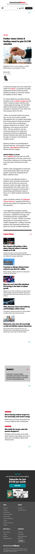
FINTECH (5, 35)
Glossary (5, 510)
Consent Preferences (8, 518)
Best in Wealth (6, 532)
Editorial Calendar (7, 538)
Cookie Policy (6, 516)
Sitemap (5, 525)
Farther (13, 89)
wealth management (21, 101)
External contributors (8, 522)
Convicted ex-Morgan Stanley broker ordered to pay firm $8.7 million (16, 268)
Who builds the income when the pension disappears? (16, 430)
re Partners (11, 201)
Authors (5, 520)
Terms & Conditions (7, 514)
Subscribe (21, 541)
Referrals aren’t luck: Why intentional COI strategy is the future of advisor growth (16, 286)
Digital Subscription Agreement (22, 537)
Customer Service (22, 510)
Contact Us (20, 508)
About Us (5, 508)
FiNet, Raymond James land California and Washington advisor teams (16, 308)
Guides (5, 534)
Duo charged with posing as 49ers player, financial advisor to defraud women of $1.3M (15, 248)
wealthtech (10, 156)
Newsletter (20, 532)
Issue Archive (21, 534)
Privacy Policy (6, 512)
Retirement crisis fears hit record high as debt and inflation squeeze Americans (17, 325)
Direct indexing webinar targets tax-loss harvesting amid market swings (17, 416)
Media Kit (5, 536)
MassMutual (14, 147)
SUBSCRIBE (29, 8)
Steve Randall (8, 74)
